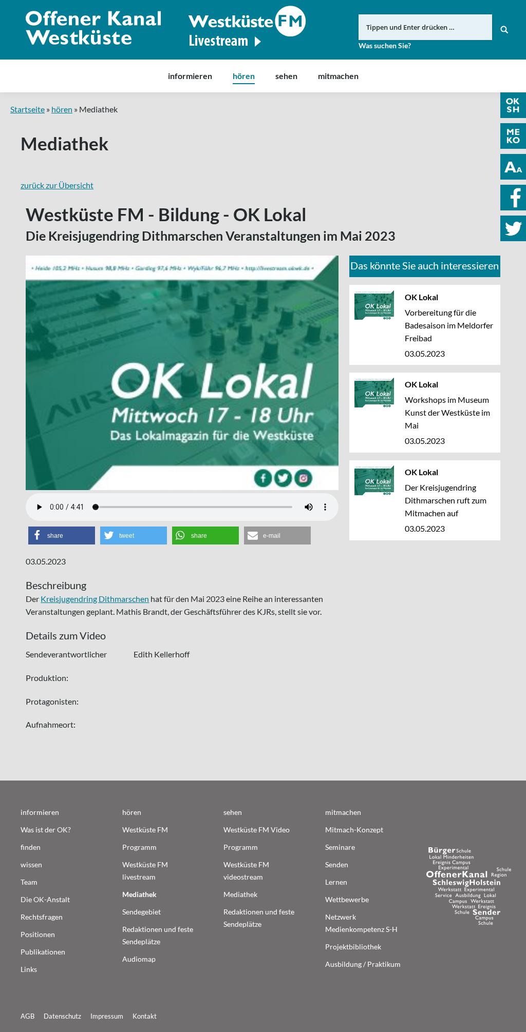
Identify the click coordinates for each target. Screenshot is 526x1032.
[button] (61, 535)
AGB (27, 1016)
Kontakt (145, 1016)
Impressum (106, 1016)
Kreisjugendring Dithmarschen (95, 598)
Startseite (27, 109)
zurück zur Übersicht (57, 185)
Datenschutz (62, 1016)
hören (61, 109)
